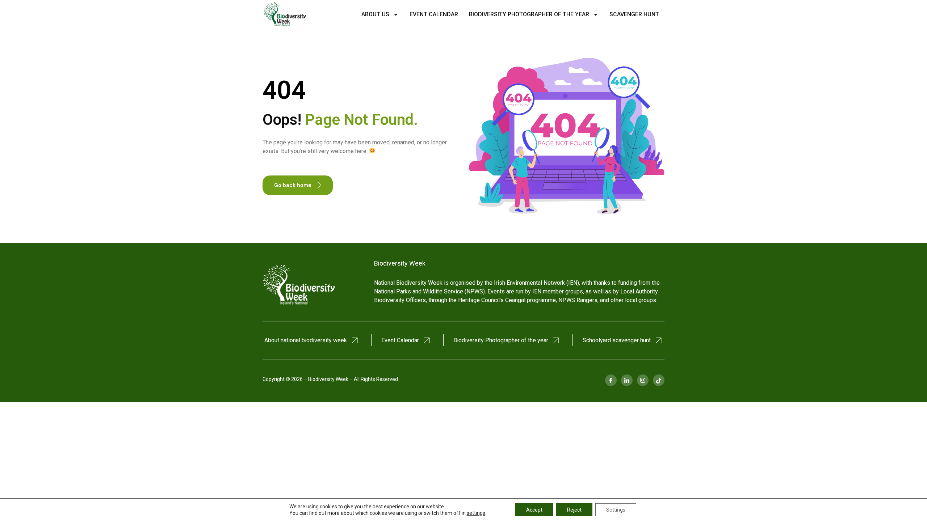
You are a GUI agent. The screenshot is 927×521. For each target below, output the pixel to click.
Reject (574, 510)
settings (476, 513)
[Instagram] (643, 380)
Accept (534, 510)
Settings (615, 510)
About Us (375, 14)
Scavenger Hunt (634, 14)
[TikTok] (658, 380)
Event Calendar (434, 14)
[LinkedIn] (627, 380)
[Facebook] (611, 380)
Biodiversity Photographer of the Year (529, 14)
